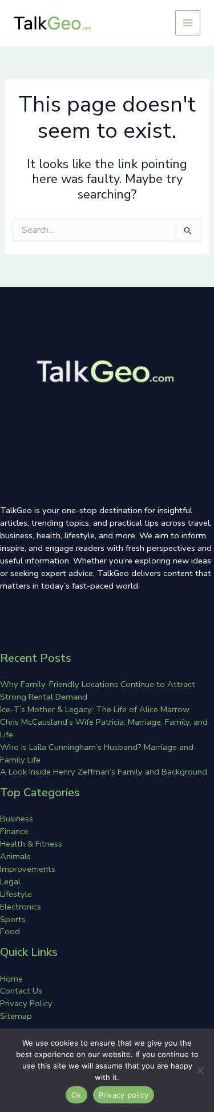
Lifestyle (16, 894)
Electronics (20, 906)
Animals (15, 856)
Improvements (27, 869)
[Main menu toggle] (187, 22)
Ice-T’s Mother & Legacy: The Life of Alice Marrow (94, 709)
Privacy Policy (26, 1003)
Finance (14, 831)
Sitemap (16, 1016)
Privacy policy (124, 1094)
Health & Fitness (31, 843)
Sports (13, 919)
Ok (76, 1094)
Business (16, 818)
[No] (199, 1070)
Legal (10, 881)
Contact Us (21, 990)
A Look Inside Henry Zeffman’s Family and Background (103, 771)
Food (10, 931)
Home (11, 978)
